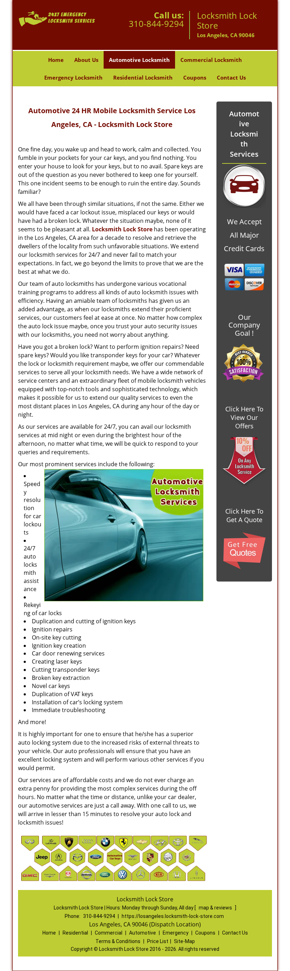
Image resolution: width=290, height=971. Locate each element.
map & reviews (216, 908)
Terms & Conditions (117, 941)
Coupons (194, 77)
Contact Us (231, 77)
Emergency (175, 933)
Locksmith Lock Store (122, 229)
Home (56, 59)
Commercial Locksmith (211, 59)
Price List (157, 941)
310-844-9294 (156, 23)
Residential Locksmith (143, 77)
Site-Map (184, 941)
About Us (86, 59)
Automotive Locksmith (139, 59)
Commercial (108, 933)
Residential (75, 933)
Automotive (142, 933)
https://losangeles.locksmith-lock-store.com (173, 916)
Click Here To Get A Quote (244, 515)
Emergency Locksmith (73, 77)
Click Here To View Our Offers (244, 417)
